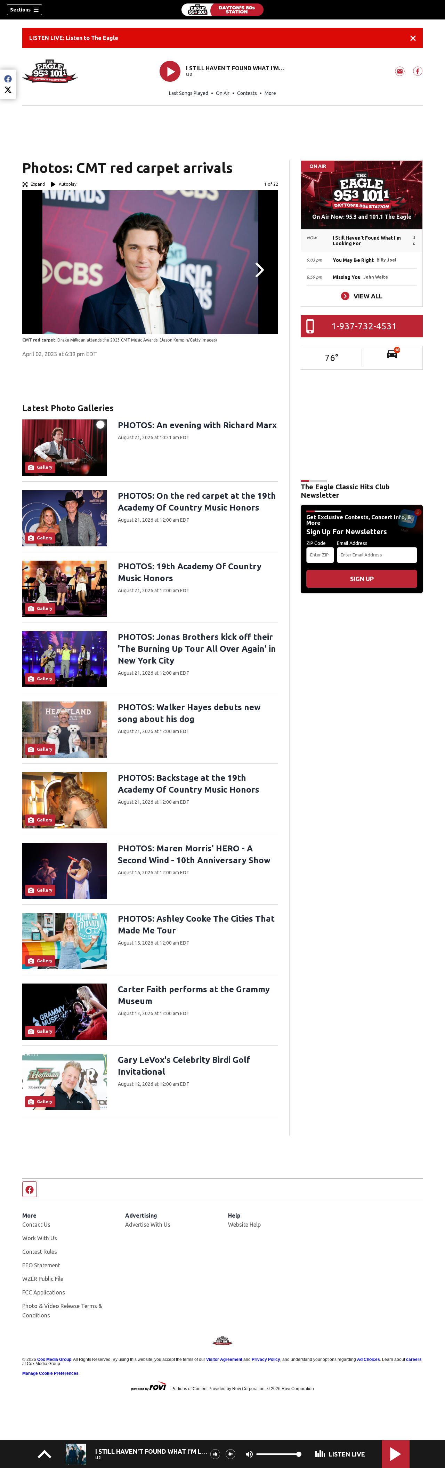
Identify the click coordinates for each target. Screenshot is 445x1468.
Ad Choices (368, 1359)
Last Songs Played (188, 93)
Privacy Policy (266, 1359)
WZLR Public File (42, 1279)
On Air (222, 93)
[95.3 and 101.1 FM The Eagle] (222, 10)
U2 (189, 74)
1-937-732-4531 (364, 326)
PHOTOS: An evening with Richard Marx (197, 425)
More (270, 93)
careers (414, 1359)
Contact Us (36, 1224)
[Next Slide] (259, 270)
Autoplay (67, 184)
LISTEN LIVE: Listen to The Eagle (73, 38)
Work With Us (39, 1238)
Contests (247, 93)
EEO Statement (41, 1265)
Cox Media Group (54, 1359)
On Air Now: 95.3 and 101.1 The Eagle (362, 217)
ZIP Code (316, 543)
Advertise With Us (147, 1224)
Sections (20, 10)
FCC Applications (43, 1292)
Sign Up (362, 578)
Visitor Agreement (224, 1359)
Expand (38, 184)
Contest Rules (39, 1252)
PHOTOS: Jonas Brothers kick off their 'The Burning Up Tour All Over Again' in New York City (197, 648)
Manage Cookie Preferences (50, 1373)
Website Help (244, 1224)
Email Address (352, 543)
